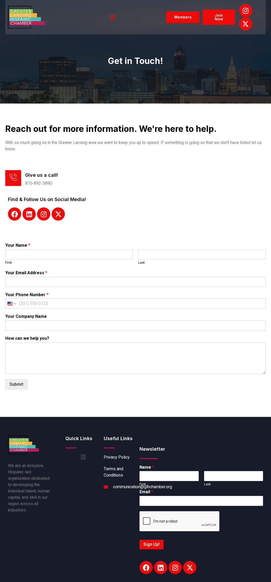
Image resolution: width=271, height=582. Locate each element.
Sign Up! (151, 544)
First (8, 262)
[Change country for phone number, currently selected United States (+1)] (11, 304)
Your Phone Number (26, 295)
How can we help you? (27, 338)
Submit (16, 384)
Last (141, 262)
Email (146, 492)
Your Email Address (26, 273)
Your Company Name (26, 316)
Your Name (17, 245)
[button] (112, 17)
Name (146, 467)
